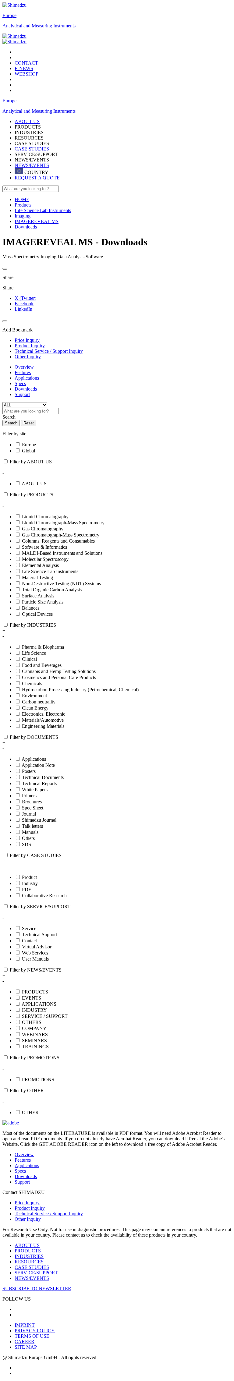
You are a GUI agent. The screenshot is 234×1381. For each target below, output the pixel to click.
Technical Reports (39, 783)
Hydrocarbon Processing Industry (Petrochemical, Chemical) (80, 689)
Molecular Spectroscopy (45, 559)
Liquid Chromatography (45, 516)
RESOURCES (29, 1261)
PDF (26, 889)
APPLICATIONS (39, 1004)
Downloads (26, 388)
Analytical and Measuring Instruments (39, 25)
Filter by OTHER (27, 1090)
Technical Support (39, 934)
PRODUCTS (35, 991)
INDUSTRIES (29, 1256)
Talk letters (32, 826)
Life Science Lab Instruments (50, 571)
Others (28, 838)
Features (23, 372)
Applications (27, 378)
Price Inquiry (27, 1202)
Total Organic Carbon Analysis (52, 589)
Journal (29, 813)
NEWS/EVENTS (32, 165)
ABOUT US (34, 483)
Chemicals (32, 683)
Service (29, 928)
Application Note (38, 765)
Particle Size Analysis (42, 601)
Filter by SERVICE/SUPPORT (40, 906)
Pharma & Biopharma (43, 647)
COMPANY (34, 1028)
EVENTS (31, 997)
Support (22, 394)
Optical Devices (37, 614)
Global (28, 450)
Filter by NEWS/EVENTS (36, 969)
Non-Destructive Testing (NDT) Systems (61, 583)
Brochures (32, 801)
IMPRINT (25, 1325)
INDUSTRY (34, 1010)
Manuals (30, 832)
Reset (28, 423)
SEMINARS (34, 1040)
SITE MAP (26, 1347)
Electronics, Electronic (43, 714)
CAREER (24, 1341)
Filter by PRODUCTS (31, 494)
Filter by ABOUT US (31, 461)
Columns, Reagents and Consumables (58, 541)
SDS (26, 844)
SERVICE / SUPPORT (45, 1016)
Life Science (34, 653)
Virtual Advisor (36, 946)
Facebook (24, 303)
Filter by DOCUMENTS (34, 737)
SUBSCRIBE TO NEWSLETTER (36, 1288)
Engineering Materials (43, 726)
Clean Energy (35, 707)
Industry (30, 883)
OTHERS (31, 1022)
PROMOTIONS (38, 1079)
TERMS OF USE (32, 1336)
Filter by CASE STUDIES (36, 855)
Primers (29, 795)
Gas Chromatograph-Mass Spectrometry (60, 534)
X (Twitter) (25, 298)
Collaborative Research (44, 895)
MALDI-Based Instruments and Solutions (62, 553)
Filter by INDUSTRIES (33, 625)
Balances (30, 608)
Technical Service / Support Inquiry (49, 1213)
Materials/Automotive (43, 720)
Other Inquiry (28, 1219)
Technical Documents (43, 777)
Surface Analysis (38, 595)
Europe (9, 15)
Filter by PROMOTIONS (34, 1057)
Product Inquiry (30, 1208)
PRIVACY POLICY (35, 1330)
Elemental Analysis (40, 565)
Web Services (35, 952)
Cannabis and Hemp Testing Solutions (59, 671)
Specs (20, 383)
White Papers (35, 789)
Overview (24, 367)
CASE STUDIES (32, 148)
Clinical (29, 659)
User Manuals (35, 958)
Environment (34, 695)
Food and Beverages (42, 665)
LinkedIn (23, 309)
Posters (29, 771)
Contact (29, 940)
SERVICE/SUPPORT (36, 1272)
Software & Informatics (44, 547)
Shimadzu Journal (39, 820)
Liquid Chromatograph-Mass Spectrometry (63, 522)
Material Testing (37, 577)
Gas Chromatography (42, 528)
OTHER (30, 1112)
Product (29, 877)
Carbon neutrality (38, 701)
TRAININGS (35, 1046)
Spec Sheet (32, 807)
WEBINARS (35, 1034)
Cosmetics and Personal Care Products (59, 677)
